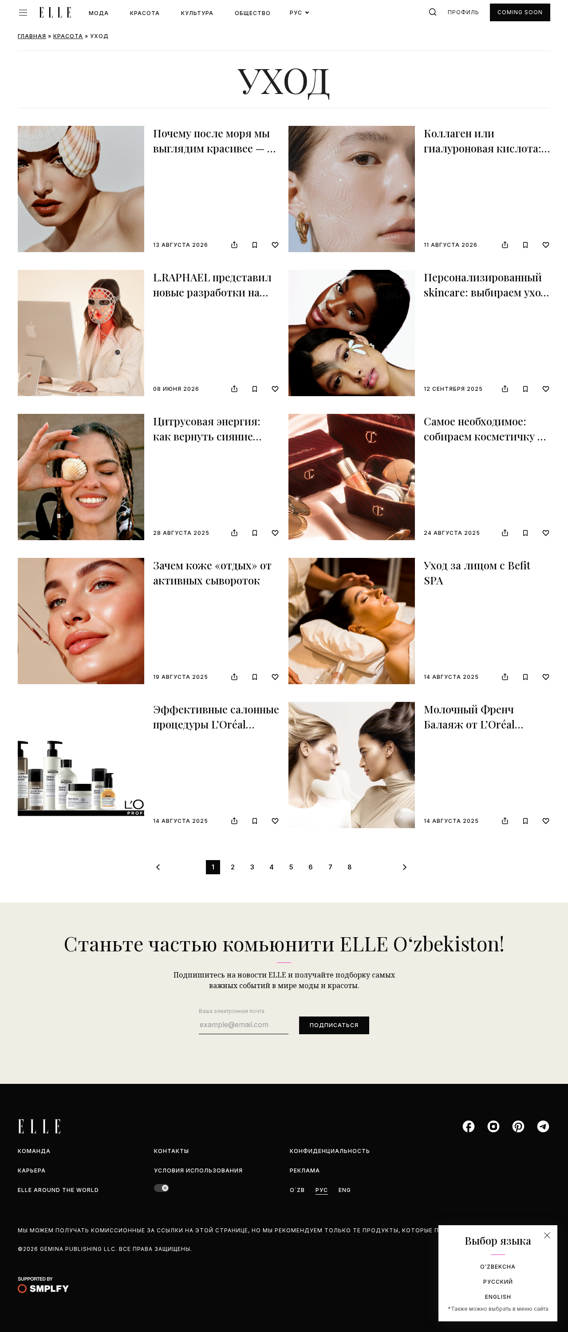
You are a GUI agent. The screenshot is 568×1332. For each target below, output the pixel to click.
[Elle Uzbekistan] (55, 12)
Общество (253, 13)
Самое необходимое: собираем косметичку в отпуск (483, 436)
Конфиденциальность (330, 1151)
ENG (345, 1190)
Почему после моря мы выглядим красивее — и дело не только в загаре (213, 148)
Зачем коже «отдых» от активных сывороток (212, 572)
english (498, 1296)
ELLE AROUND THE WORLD (58, 1190)
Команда (34, 1151)
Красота (145, 13)
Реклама (305, 1170)
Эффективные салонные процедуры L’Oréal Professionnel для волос (216, 724)
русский (498, 1281)
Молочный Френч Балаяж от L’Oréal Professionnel (469, 724)
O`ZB (297, 1190)
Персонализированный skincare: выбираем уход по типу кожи (485, 292)
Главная (32, 36)
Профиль (463, 12)
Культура (197, 13)
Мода (99, 13)
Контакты (171, 1151)
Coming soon (520, 12)
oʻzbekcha (498, 1266)
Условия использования (198, 1170)
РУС (322, 1190)
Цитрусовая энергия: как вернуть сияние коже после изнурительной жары (208, 443)
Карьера (32, 1170)
